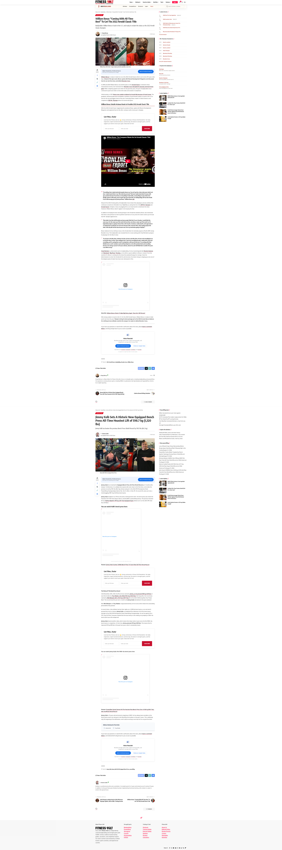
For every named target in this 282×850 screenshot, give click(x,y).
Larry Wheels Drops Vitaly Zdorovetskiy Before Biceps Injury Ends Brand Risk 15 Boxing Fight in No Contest (172, 448)
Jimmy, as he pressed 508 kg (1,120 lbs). (141, 594)
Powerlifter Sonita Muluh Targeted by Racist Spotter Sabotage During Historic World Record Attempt (172, 454)
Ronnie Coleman (148, 251)
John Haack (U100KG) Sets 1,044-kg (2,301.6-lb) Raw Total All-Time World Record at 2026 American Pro (172, 472)
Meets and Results (171, 438)
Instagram (128, 349)
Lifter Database (172, 434)
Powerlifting (99, 413)
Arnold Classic (136, 84)
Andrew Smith (105, 433)
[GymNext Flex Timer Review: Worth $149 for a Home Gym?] (162, 105)
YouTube (139, 349)
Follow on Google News (139, 346)
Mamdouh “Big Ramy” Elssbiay (112, 253)
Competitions (132, 6)
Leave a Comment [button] (148, 401)
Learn (146, 6)
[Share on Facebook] (97, 75)
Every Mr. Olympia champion (165, 61)
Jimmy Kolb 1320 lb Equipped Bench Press (120, 769)
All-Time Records (170, 436)
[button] (175, 2)
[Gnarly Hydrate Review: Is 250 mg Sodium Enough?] (162, 119)
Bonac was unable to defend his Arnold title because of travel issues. (132, 94)
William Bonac (105, 77)
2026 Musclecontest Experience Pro (171, 27)
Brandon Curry (126, 81)
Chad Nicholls (105, 251)
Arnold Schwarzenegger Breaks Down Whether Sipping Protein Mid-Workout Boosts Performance (176, 111)
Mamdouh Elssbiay (167, 53)
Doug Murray (105, 33)
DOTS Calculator (172, 417)
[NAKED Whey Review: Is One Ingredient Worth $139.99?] (162, 98)
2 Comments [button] (149, 809)
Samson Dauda (166, 45)
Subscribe (147, 128)
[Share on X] (97, 79)
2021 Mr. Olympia (113, 100)
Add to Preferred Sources (146, 71)
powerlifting (132, 769)
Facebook (123, 349)
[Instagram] (154, 375)
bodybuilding (118, 362)
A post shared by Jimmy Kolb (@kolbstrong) (121, 561)
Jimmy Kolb (104, 485)
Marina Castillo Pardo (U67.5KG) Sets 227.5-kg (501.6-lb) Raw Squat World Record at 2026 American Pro (171, 466)
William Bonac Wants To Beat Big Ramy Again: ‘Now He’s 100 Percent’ (126, 313)
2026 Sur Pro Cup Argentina (169, 15)
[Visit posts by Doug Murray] (97, 375)
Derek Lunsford (166, 42)
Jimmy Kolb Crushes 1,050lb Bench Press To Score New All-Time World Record (127, 564)
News (151, 6)
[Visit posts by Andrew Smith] (97, 782)
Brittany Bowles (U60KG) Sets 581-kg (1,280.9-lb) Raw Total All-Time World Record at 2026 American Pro (172, 460)
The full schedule (162, 34)
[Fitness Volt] (104, 2)
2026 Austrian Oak (167, 19)
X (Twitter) (133, 349)
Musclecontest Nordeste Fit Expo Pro (172, 31)
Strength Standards (170, 425)
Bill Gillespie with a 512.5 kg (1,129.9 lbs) (118, 598)
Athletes (125, 6)
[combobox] (174, 6)
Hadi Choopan (166, 50)
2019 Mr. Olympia (145, 205)
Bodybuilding (99, 15)
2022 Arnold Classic (111, 362)
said (133, 199)
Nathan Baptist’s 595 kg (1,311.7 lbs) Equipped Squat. (119, 500)
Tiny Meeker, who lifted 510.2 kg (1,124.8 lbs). (124, 596)
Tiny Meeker (116, 603)
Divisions (140, 6)
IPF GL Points (168, 419)
